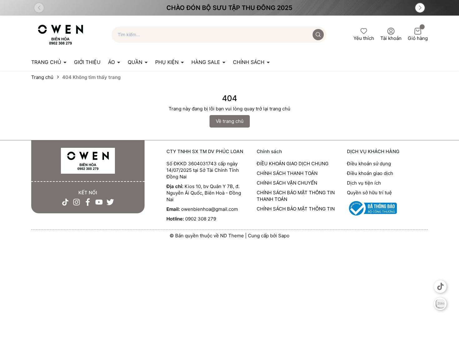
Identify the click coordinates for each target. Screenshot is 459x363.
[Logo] (60, 34)
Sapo (283, 236)
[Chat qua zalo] (440, 304)
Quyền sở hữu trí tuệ (369, 193)
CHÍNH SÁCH (249, 62)
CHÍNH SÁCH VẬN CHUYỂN (287, 183)
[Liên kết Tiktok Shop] (440, 286)
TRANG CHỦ (47, 62)
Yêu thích (363, 38)
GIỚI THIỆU (87, 62)
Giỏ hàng (418, 38)
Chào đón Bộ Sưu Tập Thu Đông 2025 (229, 8)
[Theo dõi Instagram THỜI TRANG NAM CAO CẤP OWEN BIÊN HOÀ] (76, 202)
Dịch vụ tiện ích (364, 183)
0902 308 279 (200, 219)
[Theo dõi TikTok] (65, 202)
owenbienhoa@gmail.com (209, 209)
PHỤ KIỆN (167, 62)
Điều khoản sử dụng (369, 164)
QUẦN (136, 62)
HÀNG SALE (206, 62)
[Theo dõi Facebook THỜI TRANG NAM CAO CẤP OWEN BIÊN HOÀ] (88, 202)
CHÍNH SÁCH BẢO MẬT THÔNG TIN (296, 209)
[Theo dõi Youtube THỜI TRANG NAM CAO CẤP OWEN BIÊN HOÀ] (99, 202)
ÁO (112, 62)
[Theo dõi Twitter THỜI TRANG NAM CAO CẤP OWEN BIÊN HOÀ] (110, 202)
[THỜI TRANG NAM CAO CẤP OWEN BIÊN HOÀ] (88, 161)
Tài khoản (391, 38)
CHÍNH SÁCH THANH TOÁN (287, 173)
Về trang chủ (230, 121)
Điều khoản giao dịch (370, 173)
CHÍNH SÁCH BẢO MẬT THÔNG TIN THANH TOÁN (296, 196)
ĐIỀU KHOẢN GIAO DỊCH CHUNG (292, 164)
